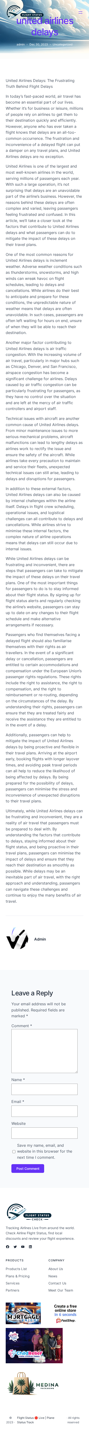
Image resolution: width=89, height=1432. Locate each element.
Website (18, 1123)
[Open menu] (80, 12)
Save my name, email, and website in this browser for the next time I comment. (44, 1151)
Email (17, 1101)
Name (18, 1079)
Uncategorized (62, 44)
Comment (21, 1025)
